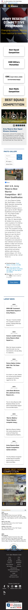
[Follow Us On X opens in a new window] (8, 586)
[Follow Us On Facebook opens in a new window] (4, 586)
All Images (8, 161)
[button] (13, 3)
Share (8, 182)
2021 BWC (9, 270)
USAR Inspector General (14, 576)
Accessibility (9, 560)
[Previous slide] (3, 116)
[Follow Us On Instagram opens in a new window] (12, 586)
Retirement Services (14, 571)
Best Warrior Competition (16, 269)
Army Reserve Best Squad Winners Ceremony (12, 130)
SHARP (13, 573)
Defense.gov (18, 566)
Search (19, 155)
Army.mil (18, 564)
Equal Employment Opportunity (14, 569)
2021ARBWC (9, 272)
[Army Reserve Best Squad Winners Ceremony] (14, 116)
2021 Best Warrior (16, 270)
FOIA (19, 557)
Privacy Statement (9, 564)
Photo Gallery (14, 282)
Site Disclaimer (9, 566)
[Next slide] (25, 116)
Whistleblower (18, 562)
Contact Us (9, 562)
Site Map (9, 559)
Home (9, 557)
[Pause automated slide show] (14, 125)
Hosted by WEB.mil (13, 601)
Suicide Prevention (13, 575)
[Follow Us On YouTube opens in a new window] (16, 586)
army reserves (13, 267)
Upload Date (9, 164)
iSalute (19, 559)
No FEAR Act (18, 560)
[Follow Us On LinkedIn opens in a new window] (20, 586)
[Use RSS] (4, 592)
